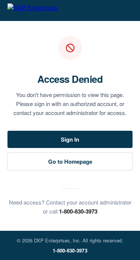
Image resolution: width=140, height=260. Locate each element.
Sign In (70, 139)
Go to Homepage (70, 161)
